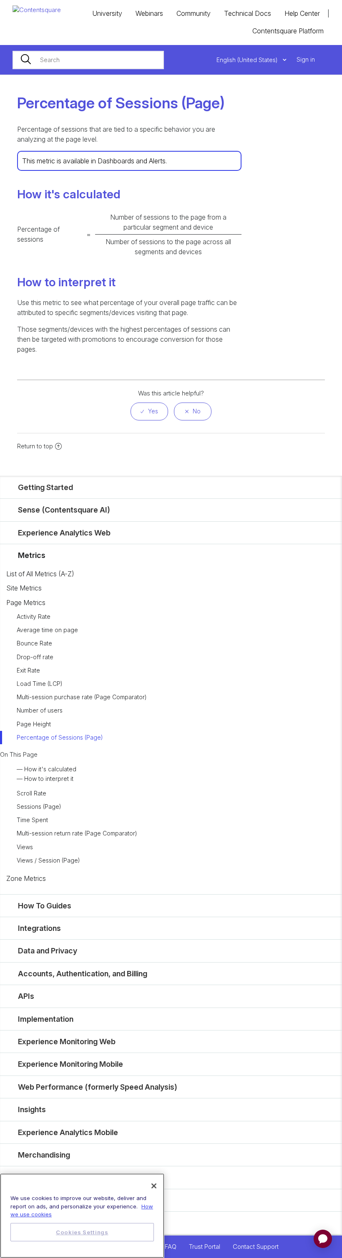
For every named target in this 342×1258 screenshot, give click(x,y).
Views (25, 846)
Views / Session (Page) (48, 860)
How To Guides (44, 905)
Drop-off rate (35, 656)
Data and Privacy (47, 950)
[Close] (154, 1186)
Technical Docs (247, 13)
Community (193, 13)
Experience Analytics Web (64, 532)
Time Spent (32, 819)
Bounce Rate (34, 643)
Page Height (34, 724)
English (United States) (247, 59)
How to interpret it (48, 778)
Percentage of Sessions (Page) (60, 737)
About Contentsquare (56, 1222)
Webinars (149, 13)
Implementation (45, 1019)
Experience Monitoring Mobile (70, 1064)
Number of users (40, 710)
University (107, 13)
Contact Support (256, 1246)
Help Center (302, 13)
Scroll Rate (31, 793)
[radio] (149, 411)
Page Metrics (25, 602)
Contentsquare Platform (288, 31)
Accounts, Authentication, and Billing (82, 973)
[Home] (37, 9)
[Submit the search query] (26, 60)
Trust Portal (204, 1246)
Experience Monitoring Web (67, 1041)
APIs (26, 996)
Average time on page (47, 629)
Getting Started (45, 487)
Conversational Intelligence (66, 1200)
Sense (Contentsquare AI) (64, 509)
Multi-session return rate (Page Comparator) (77, 833)
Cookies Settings (82, 1232)
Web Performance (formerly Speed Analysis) (97, 1087)
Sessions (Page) (39, 806)
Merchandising (44, 1154)
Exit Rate (28, 670)
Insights (32, 1109)
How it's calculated (50, 769)
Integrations (39, 928)
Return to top (35, 446)
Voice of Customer (51, 1177)
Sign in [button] (306, 59)
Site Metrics (24, 588)
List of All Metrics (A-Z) (40, 574)
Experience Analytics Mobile (68, 1132)
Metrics (31, 555)
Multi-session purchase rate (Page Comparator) (82, 696)
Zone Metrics (26, 878)
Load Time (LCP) (40, 683)
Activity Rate (33, 616)
